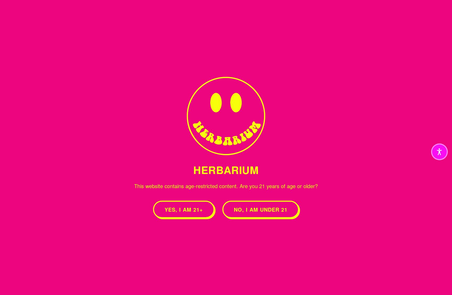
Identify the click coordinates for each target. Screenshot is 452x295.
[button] (439, 151)
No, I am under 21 (260, 209)
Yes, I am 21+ (184, 209)
